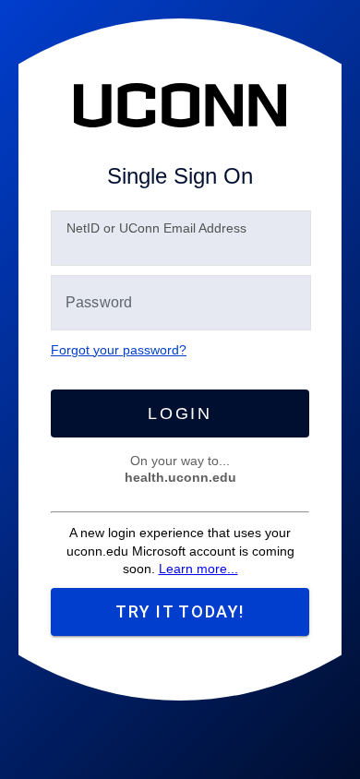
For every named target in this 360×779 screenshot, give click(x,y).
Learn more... (198, 568)
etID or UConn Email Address (156, 228)
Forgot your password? (118, 349)
